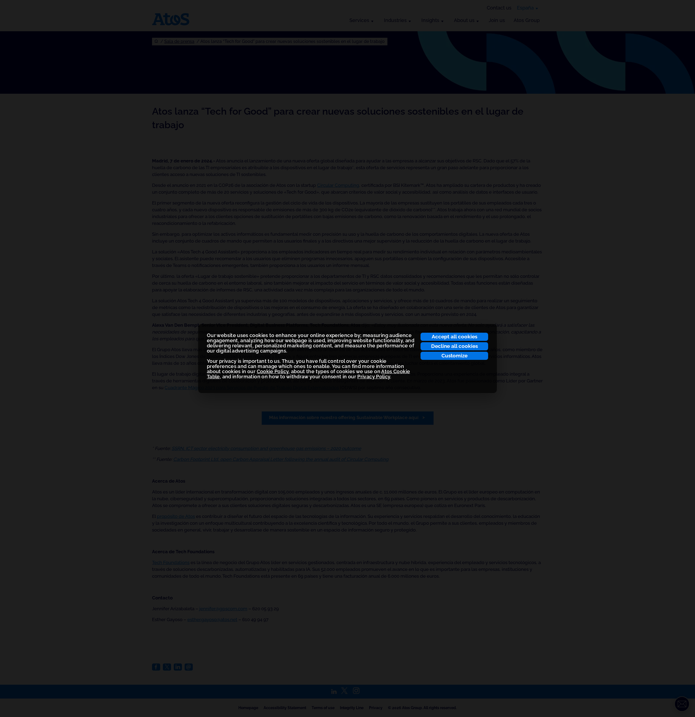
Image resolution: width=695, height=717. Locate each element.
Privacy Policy (373, 376)
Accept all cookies (454, 336)
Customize (454, 355)
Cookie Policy (273, 371)
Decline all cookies (454, 346)
